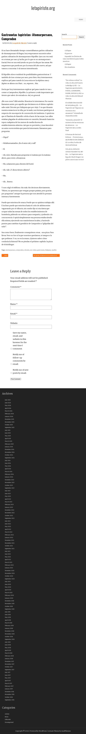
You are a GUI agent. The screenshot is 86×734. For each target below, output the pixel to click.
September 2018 (9, 639)
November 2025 (9, 422)
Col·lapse (68, 51)
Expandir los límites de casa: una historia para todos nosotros (73, 58)
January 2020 (9, 598)
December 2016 (9, 691)
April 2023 (8, 499)
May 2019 (8, 617)
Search (64, 34)
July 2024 (7, 460)
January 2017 (9, 689)
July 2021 (7, 551)
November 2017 (9, 664)
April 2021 (8, 559)
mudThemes (66, 731)
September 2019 (9, 609)
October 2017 (9, 667)
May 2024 (8, 466)
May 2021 (8, 557)
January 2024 (9, 477)
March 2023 (8, 502)
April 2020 (8, 590)
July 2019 (7, 612)
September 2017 (9, 669)
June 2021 (8, 554)
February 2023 (9, 504)
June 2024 (8, 463)
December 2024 (9, 449)
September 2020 (10, 579)
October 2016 (9, 697)
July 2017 (7, 672)
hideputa (48, 250)
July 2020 (8, 581)
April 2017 (8, 680)
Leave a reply (32, 43)
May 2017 (8, 678)
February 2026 (9, 413)
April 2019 (8, 620)
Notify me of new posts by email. (20, 371)
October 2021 (9, 546)
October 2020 (9, 576)
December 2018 (9, 631)
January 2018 (9, 658)
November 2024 (9, 452)
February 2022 (9, 535)
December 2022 (9, 510)
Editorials (8, 719)
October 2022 (9, 515)
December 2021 (9, 540)
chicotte (26, 250)
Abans (5, 255)
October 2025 (9, 424)
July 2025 (7, 430)
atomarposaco (10, 250)
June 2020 (8, 584)
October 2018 (9, 636)
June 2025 (8, 433)
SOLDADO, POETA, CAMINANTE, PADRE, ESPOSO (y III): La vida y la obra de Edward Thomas (74, 93)
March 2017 (8, 683)
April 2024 (8, 468)
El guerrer (68, 53)
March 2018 (8, 653)
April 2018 (8, 650)
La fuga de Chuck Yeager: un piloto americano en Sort (74, 156)
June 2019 (8, 614)
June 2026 (8, 402)
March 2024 (8, 471)
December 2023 (9, 480)
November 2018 (9, 634)
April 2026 (8, 408)
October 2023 (9, 485)
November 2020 (10, 573)
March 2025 (8, 441)
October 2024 (9, 455)
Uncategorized (9, 722)
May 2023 (8, 496)
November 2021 (9, 543)
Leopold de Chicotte (19, 43)
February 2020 (9, 595)
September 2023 (9, 488)
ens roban (33, 250)
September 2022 (9, 518)
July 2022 (7, 521)
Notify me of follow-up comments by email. (19, 359)
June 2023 (8, 493)
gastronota (40, 250)
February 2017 (9, 686)
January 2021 (9, 568)
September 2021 (9, 548)
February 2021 (9, 565)
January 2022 (9, 537)
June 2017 (8, 675)
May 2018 (8, 647)
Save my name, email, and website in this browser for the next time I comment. (20, 341)
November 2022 (9, 512)
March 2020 (8, 592)
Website (14, 323)
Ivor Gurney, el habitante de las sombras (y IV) (45, 255)
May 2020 (8, 587)
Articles (7, 714)
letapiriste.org (43, 8)
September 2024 (9, 458)
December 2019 (9, 601)
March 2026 (8, 411)
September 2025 (9, 427)
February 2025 (9, 444)
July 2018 (7, 642)
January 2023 (9, 507)
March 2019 (8, 623)
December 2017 (9, 661)
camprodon (20, 250)
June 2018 (8, 645)
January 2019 (9, 628)
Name (13, 304)
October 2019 (9, 606)
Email (13, 313)
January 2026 (9, 416)
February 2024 (9, 474)
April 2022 (8, 529)
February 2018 (9, 656)
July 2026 (7, 400)
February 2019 (9, 625)
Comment (15, 287)
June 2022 (8, 524)
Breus (6, 717)
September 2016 (9, 700)
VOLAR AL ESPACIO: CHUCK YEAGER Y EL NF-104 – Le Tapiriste (74, 151)
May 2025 (8, 436)
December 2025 (9, 419)
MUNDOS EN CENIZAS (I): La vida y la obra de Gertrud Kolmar (74, 142)
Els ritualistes (70, 67)
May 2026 (8, 405)
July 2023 (7, 490)
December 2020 (9, 570)
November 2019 (9, 603)
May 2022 (8, 526)
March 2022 (8, 532)
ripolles (54, 250)
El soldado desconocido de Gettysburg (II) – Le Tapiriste (73, 105)
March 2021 (8, 562)
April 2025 (8, 438)
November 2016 (9, 694)
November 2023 (9, 482)
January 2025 (9, 446)
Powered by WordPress (38, 731)
